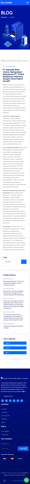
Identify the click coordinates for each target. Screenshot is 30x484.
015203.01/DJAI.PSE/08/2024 (20, 480)
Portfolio (4, 412)
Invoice (4, 409)
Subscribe (23, 448)
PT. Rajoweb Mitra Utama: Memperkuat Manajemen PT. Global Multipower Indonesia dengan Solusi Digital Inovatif (13, 317)
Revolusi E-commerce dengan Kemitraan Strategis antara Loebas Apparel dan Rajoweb (14, 293)
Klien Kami (5, 434)
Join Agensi (5, 431)
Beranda (4, 17)
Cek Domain (5, 415)
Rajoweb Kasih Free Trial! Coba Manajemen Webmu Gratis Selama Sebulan (14, 283)
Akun (3, 422)
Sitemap (4, 419)
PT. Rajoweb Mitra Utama (13, 473)
